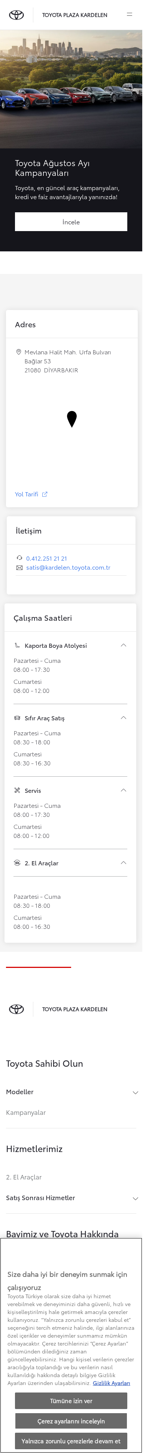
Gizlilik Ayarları (111, 1382)
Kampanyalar (26, 1112)
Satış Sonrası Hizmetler (40, 1197)
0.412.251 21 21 (46, 557)
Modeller (19, 1091)
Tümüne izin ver (71, 1400)
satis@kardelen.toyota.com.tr (68, 566)
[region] (71, 1345)
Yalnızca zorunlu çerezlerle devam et (71, 1440)
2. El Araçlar (24, 1176)
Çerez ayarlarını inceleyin (71, 1421)
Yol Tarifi (31, 493)
